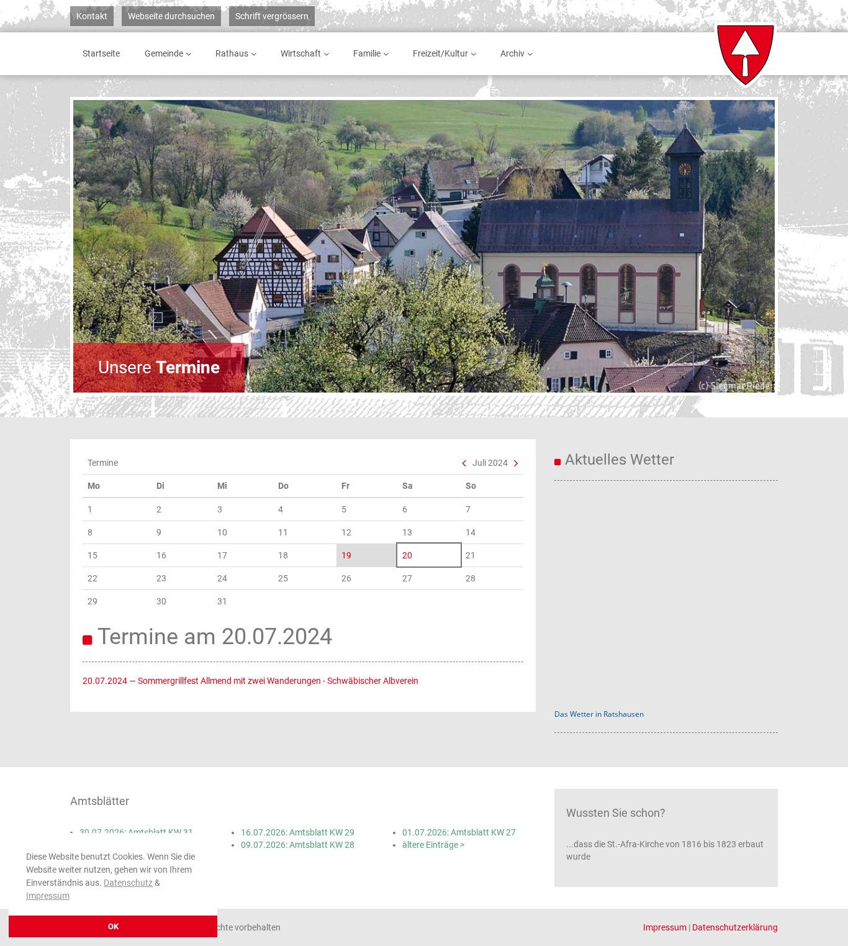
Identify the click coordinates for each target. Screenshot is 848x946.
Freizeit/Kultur (440, 53)
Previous (116, 246)
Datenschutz (128, 883)
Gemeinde (164, 53)
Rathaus (231, 53)
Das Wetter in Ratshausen (599, 714)
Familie (367, 53)
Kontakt (91, 16)
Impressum (48, 896)
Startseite (101, 53)
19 (346, 555)
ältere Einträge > (433, 845)
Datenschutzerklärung (735, 927)
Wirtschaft (301, 53)
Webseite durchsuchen (171, 16)
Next (731, 246)
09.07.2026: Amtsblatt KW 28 (297, 845)
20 (407, 555)
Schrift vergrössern (272, 16)
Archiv (512, 53)
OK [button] (113, 926)
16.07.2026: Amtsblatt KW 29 (297, 832)
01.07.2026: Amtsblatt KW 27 (459, 832)
